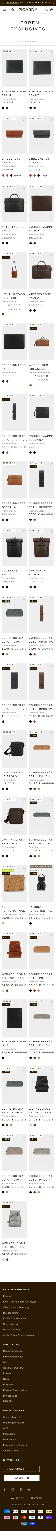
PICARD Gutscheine (14, 1318)
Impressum (9, 1433)
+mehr (17, 175)
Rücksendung (11, 1312)
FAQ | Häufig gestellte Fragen (20, 1301)
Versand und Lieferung (16, 1307)
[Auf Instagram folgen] (12, 1489)
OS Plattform (10, 1450)
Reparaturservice (13, 1350)
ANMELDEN (22, 1477)
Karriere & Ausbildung (15, 1390)
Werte (6, 1362)
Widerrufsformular (13, 1422)
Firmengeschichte (13, 1356)
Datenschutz (10, 1439)
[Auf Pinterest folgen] (20, 1489)
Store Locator (11, 1324)
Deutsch (36, 1498)
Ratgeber (8, 1384)
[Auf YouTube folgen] (28, 1489)
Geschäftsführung (13, 1367)
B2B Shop (8, 1401)
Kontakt (7, 1296)
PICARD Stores (11, 1329)
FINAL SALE (12, 3)
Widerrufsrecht (11, 1417)
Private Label (10, 1395)
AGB (5, 1428)
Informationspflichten (15, 1445)
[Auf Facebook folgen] (4, 1489)
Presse (7, 1373)
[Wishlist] (47, 9)
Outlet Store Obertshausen (18, 1335)
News (6, 1378)
